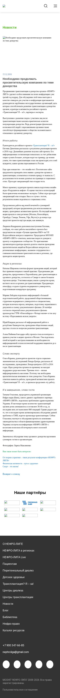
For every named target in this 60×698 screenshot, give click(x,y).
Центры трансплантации (18, 597)
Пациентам (10, 563)
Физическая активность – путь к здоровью (20, 463)
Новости (8, 603)
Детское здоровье (14, 577)
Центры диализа (13, 590)
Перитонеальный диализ (18, 570)
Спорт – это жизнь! (11, 466)
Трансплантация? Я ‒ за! (18, 583)
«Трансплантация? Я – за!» (43, 145)
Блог (5, 610)
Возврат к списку (11, 474)
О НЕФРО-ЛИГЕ (13, 544)
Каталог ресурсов (13, 630)
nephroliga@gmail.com (16, 652)
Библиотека (10, 617)
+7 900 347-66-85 (13, 645)
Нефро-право (11, 623)
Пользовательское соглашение (20, 689)
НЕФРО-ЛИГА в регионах (18, 550)
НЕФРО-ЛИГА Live (14, 557)
